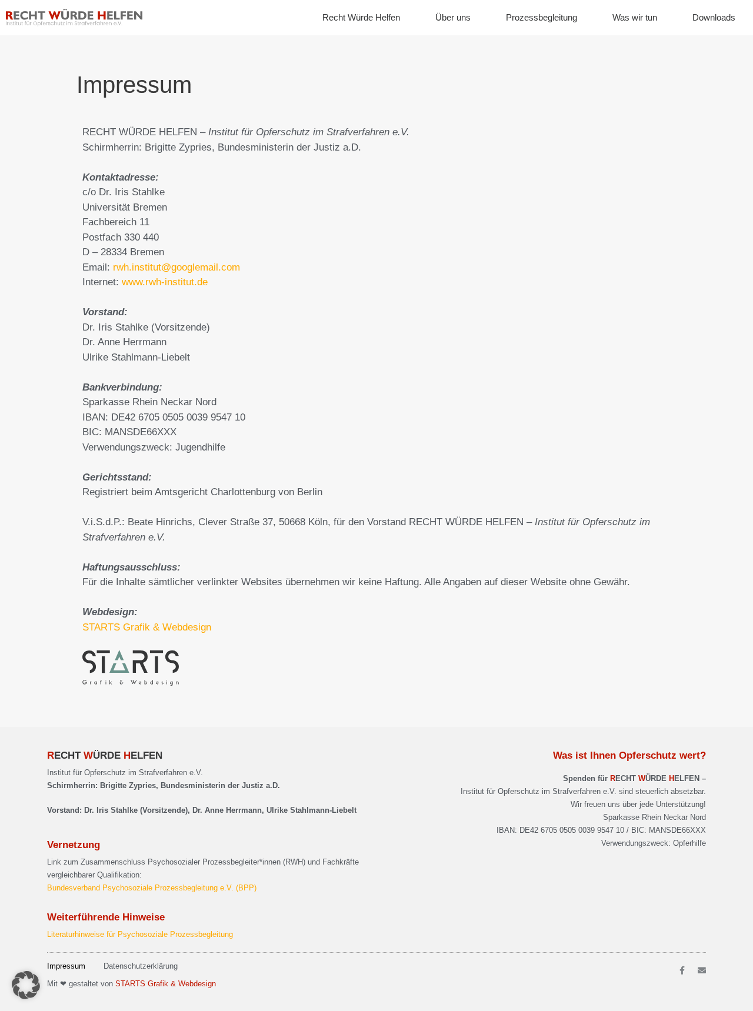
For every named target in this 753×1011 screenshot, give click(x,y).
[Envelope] (702, 970)
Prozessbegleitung (541, 17)
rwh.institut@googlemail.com (176, 267)
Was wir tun (634, 17)
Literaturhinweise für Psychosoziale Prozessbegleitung (140, 934)
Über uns (453, 17)
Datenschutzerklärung (141, 966)
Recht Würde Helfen (361, 17)
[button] (26, 985)
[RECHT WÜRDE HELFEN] (77, 17)
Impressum (66, 966)
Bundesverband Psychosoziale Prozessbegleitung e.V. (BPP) (151, 887)
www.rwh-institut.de (165, 282)
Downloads (713, 17)
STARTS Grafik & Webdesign (146, 627)
